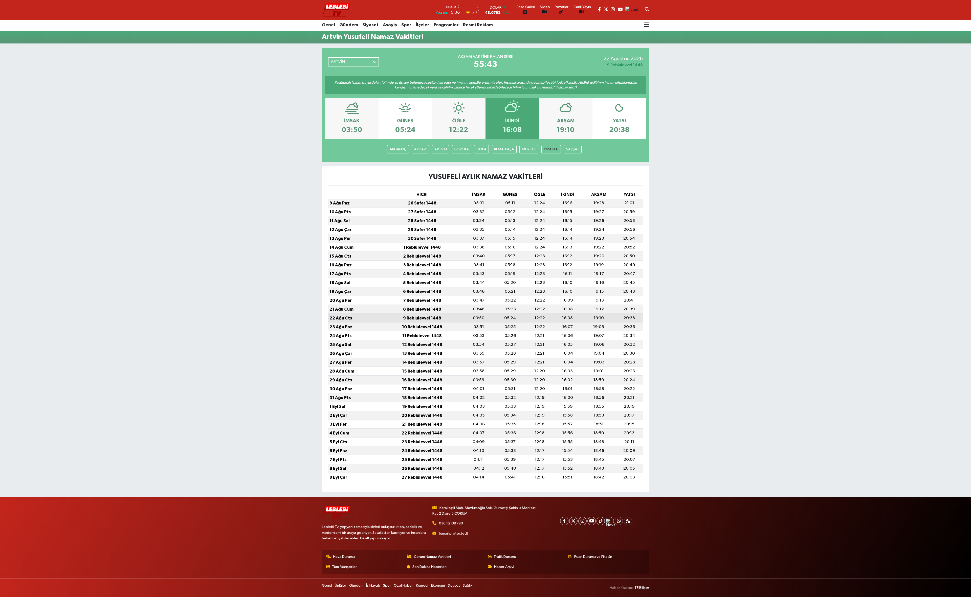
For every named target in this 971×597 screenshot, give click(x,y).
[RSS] (628, 521)
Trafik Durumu (505, 557)
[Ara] (647, 10)
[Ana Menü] (646, 25)
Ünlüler (340, 585)
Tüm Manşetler (344, 567)
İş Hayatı (373, 585)
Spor (406, 25)
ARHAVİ (420, 149)
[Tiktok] (601, 521)
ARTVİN (440, 149)
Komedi (422, 585)
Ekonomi (438, 585)
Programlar (446, 25)
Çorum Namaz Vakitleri (432, 557)
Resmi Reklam (478, 25)
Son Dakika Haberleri (429, 567)
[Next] (610, 521)
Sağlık (467, 585)
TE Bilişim (641, 588)
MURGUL (529, 149)
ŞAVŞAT (572, 149)
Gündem (348, 25)
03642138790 (451, 523)
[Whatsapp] (619, 521)
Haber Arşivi (504, 567)
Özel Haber (403, 585)
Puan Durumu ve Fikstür (593, 557)
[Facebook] (564, 521)
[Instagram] (582, 521)
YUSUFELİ (551, 149)
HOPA (482, 149)
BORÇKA (461, 149)
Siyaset (370, 25)
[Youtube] (591, 521)
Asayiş (390, 25)
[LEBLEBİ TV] (336, 9)
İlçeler (422, 25)
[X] (573, 521)
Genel (328, 25)
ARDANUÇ (398, 149)
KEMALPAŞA (504, 149)
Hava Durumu (344, 557)
